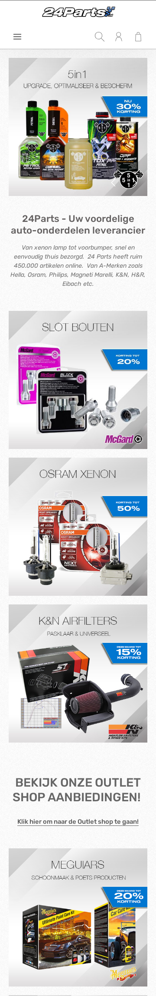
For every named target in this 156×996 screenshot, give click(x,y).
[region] (78, 127)
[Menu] (17, 36)
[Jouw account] (118, 36)
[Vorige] (114, 183)
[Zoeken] (99, 36)
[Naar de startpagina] (78, 12)
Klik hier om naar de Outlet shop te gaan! (78, 821)
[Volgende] (134, 183)
